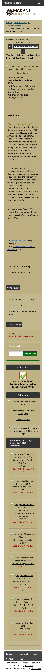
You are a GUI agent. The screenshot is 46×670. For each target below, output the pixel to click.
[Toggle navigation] (39, 3)
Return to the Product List (26, 46)
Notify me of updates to (23, 384)
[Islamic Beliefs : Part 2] (23, 600)
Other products (23, 419)
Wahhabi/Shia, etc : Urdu (19, 25)
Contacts (10, 659)
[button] (23, 660)
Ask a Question (14, 324)
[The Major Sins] (23, 624)
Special (9, 654)
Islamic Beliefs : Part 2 (23, 605)
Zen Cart (29, 665)
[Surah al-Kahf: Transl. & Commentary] (23, 507)
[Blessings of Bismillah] (23, 535)
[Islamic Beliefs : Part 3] (23, 482)
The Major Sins (23, 629)
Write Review (13, 288)
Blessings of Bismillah (23, 540)
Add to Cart (30, 354)
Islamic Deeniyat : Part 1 (23, 563)
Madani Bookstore (31, 662)
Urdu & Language (22, 22)
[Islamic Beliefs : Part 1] (23, 577)
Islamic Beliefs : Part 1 (23, 581)
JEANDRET (36, 668)
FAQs (21, 659)
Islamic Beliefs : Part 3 (23, 487)
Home (9, 22)
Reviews (35, 654)
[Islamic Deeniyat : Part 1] (23, 559)
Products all (22, 654)
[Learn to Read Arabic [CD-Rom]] (23, 455)
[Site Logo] (23, 12)
